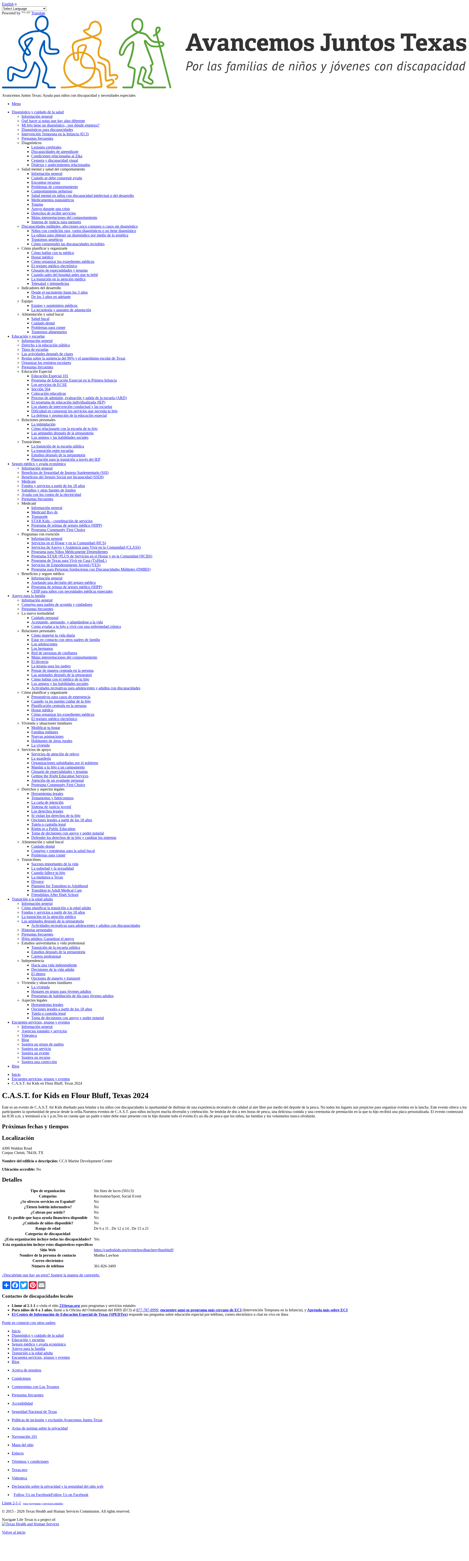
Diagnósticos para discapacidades (47, 130)
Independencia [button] (32, 961)
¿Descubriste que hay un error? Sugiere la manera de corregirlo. (51, 1275)
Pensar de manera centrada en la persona (62, 670)
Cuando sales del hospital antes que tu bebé (64, 275)
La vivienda (40, 745)
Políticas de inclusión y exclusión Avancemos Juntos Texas (57, 1420)
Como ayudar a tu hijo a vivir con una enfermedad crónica (76, 626)
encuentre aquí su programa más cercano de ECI (201, 1310)
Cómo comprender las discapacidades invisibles (68, 244)
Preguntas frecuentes (37, 138)
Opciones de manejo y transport (55, 978)
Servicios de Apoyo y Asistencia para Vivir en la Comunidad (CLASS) (86, 547)
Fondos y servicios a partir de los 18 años (53, 486)
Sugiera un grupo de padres (42, 1044)
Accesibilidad (22, 1403)
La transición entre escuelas (52, 451)
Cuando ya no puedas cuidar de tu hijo (61, 701)
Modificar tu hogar (45, 728)
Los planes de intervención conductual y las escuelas (71, 407)
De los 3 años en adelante (51, 297)
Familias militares (44, 732)
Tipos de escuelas (34, 349)
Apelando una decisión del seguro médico (63, 582)
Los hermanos (42, 648)
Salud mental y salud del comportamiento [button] (53, 169)
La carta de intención (47, 802)
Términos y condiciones (30, 1461)
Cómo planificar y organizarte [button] (44, 248)
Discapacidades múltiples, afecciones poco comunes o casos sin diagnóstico (79, 226)
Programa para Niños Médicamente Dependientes (69, 552)
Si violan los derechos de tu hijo (55, 815)
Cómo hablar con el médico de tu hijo (60, 679)
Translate (38, 13)
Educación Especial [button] (36, 371)
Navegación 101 (24, 1436)
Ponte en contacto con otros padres (28, 1323)
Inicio (16, 1074)
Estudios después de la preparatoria (58, 455)
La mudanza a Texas (47, 877)
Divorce (37, 881)
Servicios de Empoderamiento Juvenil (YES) (65, 565)
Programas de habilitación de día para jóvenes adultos (72, 996)
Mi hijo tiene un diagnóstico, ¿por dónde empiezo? (60, 125)
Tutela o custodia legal (48, 824)
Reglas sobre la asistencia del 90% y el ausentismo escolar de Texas (73, 358)
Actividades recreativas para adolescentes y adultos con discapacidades (85, 688)
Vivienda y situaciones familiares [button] (46, 723)
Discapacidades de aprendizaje (54, 152)
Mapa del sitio (22, 1445)
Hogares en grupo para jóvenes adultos (61, 991)
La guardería (41, 758)
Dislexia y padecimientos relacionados (60, 165)
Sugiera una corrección (39, 1062)
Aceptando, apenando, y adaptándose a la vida (67, 622)
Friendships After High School (54, 895)
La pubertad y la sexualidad (52, 868)
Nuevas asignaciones (47, 736)
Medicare (28, 481)
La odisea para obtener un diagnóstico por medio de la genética (79, 235)
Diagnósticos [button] (31, 143)
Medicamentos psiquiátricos (52, 200)
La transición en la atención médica (58, 279)
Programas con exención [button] (40, 534)
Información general (37, 116)
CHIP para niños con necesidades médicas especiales (72, 591)
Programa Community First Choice (58, 530)
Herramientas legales (47, 793)
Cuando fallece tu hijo (48, 873)
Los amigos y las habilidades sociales (59, 437)
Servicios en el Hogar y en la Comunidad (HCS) (68, 543)
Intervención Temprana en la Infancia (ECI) (55, 134)
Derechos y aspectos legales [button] (42, 789)
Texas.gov (20, 1470)
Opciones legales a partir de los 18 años (61, 820)
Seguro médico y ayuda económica (39, 1344)
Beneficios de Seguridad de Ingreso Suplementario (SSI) (64, 472)
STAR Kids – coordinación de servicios (62, 521)
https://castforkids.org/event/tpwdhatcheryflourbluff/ (134, 1250)
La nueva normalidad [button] (37, 613)
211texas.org (69, 1306)
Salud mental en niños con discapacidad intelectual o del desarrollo (82, 195)
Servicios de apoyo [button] (36, 750)
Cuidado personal (44, 618)
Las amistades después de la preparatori (61, 675)
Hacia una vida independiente (54, 965)
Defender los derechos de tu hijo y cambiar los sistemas (73, 837)
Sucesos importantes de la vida (54, 864)
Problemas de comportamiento (54, 187)
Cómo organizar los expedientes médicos (62, 261)
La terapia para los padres (51, 666)
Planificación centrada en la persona (58, 706)
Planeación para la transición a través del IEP (65, 459)
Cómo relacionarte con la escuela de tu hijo (64, 429)
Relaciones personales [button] (38, 420)
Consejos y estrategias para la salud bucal (63, 851)
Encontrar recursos (45, 182)
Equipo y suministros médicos (54, 305)
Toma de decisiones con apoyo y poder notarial (67, 833)
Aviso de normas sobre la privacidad (40, 1428)
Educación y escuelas (28, 1340)
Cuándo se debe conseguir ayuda (56, 178)
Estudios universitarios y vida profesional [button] (53, 943)
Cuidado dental (43, 323)
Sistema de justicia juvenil (51, 807)
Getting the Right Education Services (59, 776)
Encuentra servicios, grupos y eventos (41, 1079)
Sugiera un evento (35, 1053)
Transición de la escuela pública (55, 947)
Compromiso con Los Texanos (35, 1387)
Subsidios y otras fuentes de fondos (48, 490)
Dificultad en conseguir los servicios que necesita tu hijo (74, 411)
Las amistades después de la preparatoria (62, 433)
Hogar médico (42, 257)
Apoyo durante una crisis (50, 209)
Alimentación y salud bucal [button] (42, 314)
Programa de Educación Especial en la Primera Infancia (74, 380)
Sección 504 (40, 389)
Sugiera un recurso (35, 1057)
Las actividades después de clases (47, 354)
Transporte (39, 516)
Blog (25, 1040)
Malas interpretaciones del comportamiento (64, 217)
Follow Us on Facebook (51, 1495)
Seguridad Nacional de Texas (34, 1412)
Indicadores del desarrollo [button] (41, 288)
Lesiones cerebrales (46, 147)
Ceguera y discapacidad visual (54, 160)
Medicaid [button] (28, 503)
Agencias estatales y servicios (44, 1031)
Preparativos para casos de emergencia (60, 697)
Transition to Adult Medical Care (56, 890)
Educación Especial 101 (49, 376)
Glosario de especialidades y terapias (59, 270)
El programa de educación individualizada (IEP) (68, 402)
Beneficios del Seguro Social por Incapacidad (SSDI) (62, 477)
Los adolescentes (44, 644)
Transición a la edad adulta (32, 1353)
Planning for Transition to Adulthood (59, 886)
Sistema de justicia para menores (56, 222)
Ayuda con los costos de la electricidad (51, 494)
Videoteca (29, 1035)
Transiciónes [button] (31, 442)
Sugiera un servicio (36, 1049)
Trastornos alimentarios (49, 332)
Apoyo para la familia (28, 1349)
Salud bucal (40, 319)
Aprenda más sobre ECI (327, 1310)
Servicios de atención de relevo (55, 754)
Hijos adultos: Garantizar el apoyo (47, 939)
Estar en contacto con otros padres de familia (65, 640)
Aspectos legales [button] (34, 1000)
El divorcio (39, 662)
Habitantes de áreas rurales (51, 741)
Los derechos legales (47, 811)
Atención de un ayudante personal (57, 780)
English (8, 4)
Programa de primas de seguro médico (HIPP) (66, 525)
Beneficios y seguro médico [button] (42, 574)
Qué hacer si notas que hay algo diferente (53, 121)
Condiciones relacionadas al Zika (56, 156)
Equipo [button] (27, 301)
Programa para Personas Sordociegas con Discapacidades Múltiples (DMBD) (90, 569)
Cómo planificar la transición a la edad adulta (56, 908)
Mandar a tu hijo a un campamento (58, 767)
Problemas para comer (48, 327)
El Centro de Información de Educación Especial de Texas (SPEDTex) (70, 1314)
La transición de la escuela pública (57, 446)
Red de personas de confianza (54, 653)
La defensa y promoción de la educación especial (69, 415)
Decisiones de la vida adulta (52, 969)
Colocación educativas (48, 393)
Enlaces (18, 1453)
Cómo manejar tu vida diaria (53, 635)
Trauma (37, 204)
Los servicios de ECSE (49, 385)
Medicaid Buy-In (44, 512)
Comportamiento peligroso (51, 191)
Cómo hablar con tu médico (52, 253)
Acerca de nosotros (26, 1370)
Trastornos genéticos (47, 239)
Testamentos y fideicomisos (52, 798)
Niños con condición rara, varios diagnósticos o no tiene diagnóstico (83, 231)
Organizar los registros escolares (46, 363)
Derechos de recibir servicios (53, 213)
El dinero (38, 974)
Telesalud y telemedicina (50, 283)
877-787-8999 (147, 1310)
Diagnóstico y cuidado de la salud (38, 1335)
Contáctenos (21, 1378)
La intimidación (43, 424)
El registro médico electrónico (54, 266)
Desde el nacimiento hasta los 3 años (59, 292)
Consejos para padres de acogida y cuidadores (56, 604)
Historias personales (36, 930)
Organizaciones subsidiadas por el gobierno (64, 763)
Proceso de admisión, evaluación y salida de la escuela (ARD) (79, 398)
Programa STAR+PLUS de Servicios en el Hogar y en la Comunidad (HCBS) (91, 556)
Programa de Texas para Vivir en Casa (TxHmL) (69, 560)
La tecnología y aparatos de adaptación (61, 310)
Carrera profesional (46, 956)
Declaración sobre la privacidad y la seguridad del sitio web (57, 1486)
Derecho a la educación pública (45, 345)
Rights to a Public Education (53, 829)
